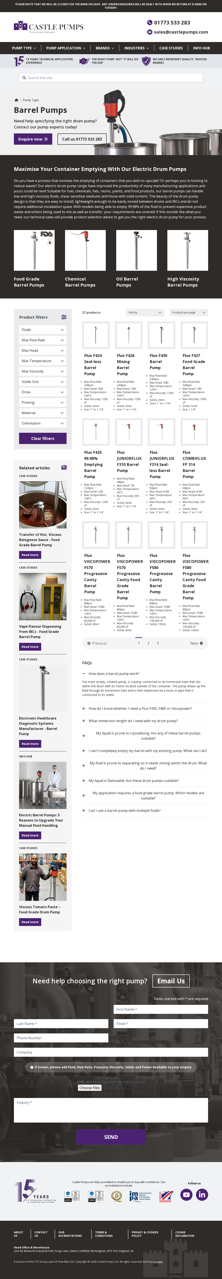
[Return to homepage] (62, 27)
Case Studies (171, 48)
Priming (28, 402)
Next (194, 643)
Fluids (26, 329)
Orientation (31, 423)
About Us (18, 1234)
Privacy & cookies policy (145, 1234)
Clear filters (42, 438)
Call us (82, 139)
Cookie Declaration (184, 1234)
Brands (103, 48)
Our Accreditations (70, 1234)
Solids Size (30, 381)
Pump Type (22, 48)
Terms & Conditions (104, 1234)
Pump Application (63, 48)
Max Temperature (36, 360)
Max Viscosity (33, 371)
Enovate (157, 1261)
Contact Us (40, 1234)
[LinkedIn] (202, 1195)
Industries (134, 48)
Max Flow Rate (33, 340)
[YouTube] (186, 1195)
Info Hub (201, 48)
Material (28, 412)
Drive (26, 392)
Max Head (30, 350)
